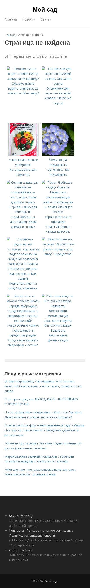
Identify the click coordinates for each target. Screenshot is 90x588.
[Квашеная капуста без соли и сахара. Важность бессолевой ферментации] (58, 316)
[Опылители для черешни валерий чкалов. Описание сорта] (58, 83)
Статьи (46, 19)
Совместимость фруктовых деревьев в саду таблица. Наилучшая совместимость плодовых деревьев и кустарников (45, 430)
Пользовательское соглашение (49, 530)
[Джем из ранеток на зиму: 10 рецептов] (58, 244)
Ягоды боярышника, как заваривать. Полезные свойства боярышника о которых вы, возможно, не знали (43, 386)
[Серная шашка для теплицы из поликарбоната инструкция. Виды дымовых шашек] (23, 202)
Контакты (16, 530)
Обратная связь (21, 550)
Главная (11, 19)
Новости (28, 19)
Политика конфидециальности (32, 535)
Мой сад (45, 9)
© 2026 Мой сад (21, 516)
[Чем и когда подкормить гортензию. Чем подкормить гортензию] (58, 155)
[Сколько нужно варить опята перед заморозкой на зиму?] (23, 79)
